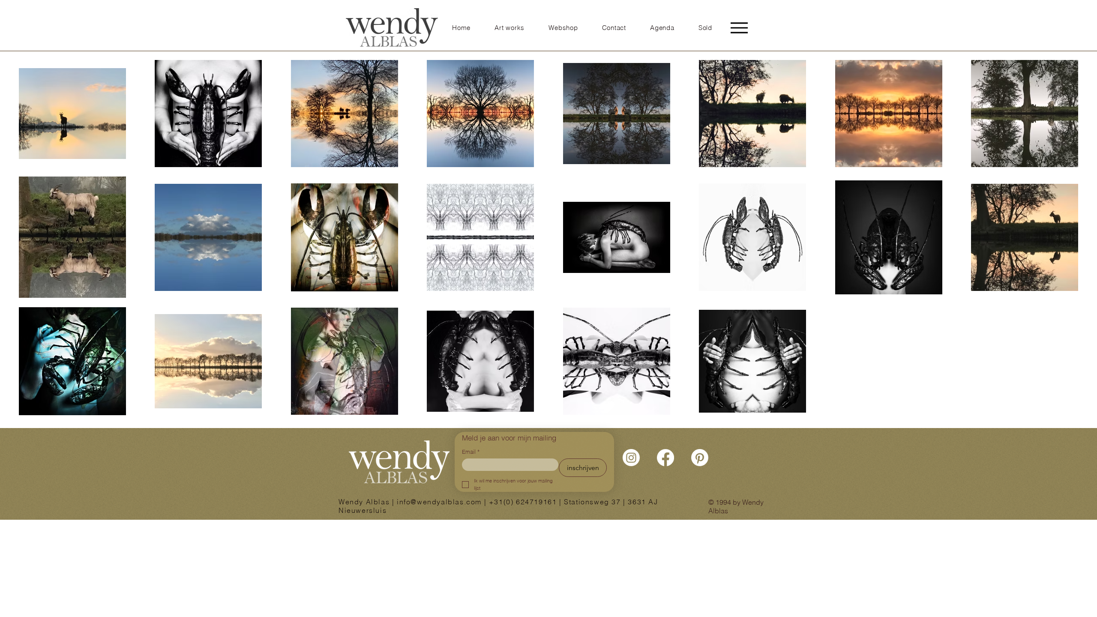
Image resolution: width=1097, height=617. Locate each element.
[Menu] (739, 27)
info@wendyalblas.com (439, 501)
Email (471, 451)
